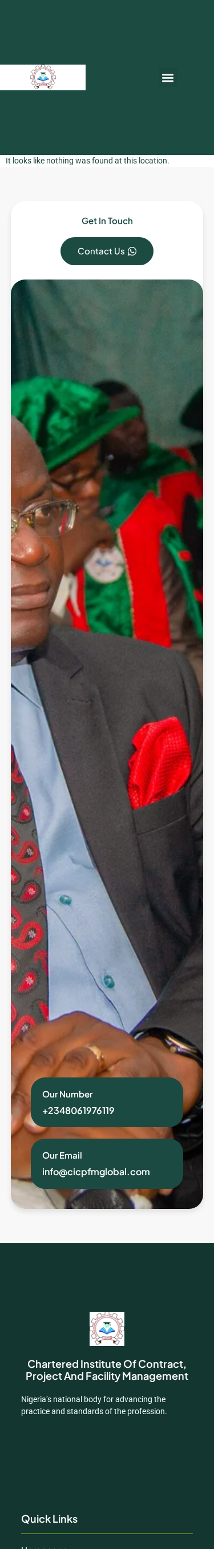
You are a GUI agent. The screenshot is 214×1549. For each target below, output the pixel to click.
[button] (168, 77)
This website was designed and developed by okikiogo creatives (106, 1456)
